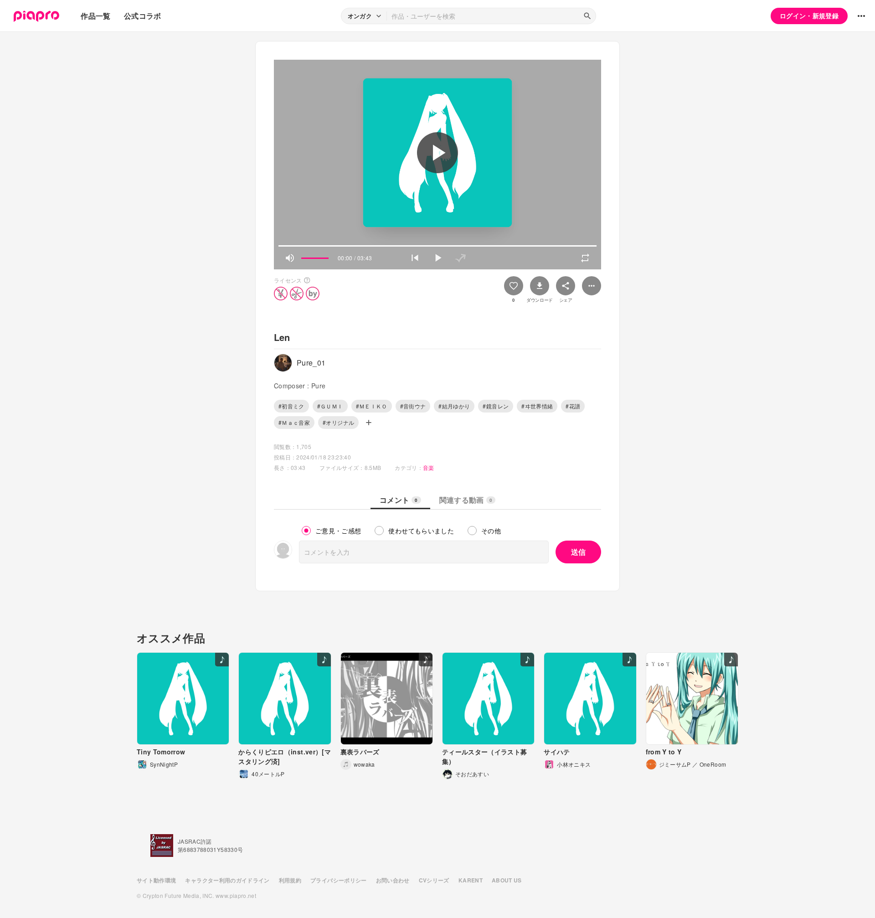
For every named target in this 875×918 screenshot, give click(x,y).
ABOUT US (507, 880)
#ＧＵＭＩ (330, 406)
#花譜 (573, 406)
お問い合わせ (393, 880)
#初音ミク (291, 406)
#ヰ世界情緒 (537, 406)
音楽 (428, 467)
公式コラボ (142, 15)
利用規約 (290, 880)
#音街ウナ (413, 406)
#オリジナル (338, 422)
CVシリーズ (434, 880)
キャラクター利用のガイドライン (227, 880)
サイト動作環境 (156, 880)
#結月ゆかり (454, 406)
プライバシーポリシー (338, 880)
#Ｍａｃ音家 (294, 422)
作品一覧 (95, 15)
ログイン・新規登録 (809, 15)
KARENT (470, 880)
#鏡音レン (496, 406)
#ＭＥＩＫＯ (371, 406)
